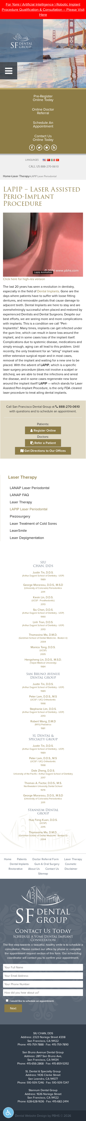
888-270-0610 (69, 406)
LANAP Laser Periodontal (29, 487)
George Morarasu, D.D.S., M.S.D (43, 585)
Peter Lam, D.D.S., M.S (43, 696)
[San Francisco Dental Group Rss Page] (54, 147)
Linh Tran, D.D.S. (43, 622)
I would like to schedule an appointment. (32, 1001)
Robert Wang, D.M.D (43, 721)
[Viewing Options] (8, 1112)
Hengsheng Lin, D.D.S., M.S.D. (43, 660)
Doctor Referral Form (45, 859)
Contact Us (52, 869)
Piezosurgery (20, 516)
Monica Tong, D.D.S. (43, 647)
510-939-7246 (35, 1083)
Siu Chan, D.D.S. (43, 610)
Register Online (44, 430)
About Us (34, 869)
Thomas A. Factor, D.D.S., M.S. (43, 783)
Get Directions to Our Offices (45, 450)
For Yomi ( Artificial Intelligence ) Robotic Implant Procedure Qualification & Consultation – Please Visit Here (43, 9)
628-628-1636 (35, 1101)
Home (6, 176)
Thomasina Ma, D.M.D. (43, 635)
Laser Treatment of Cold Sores (33, 523)
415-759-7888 (35, 1044)
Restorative (16, 869)
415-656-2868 (35, 1063)
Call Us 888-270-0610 (44, 166)
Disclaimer (71, 869)
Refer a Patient (45, 443)
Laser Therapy (20, 176)
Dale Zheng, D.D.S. (43, 771)
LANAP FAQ (19, 494)
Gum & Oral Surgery (46, 864)
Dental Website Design (31, 1115)
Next (13, 1008)
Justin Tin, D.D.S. (43, 572)
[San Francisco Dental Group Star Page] (47, 147)
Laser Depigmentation (27, 537)
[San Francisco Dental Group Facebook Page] (32, 147)
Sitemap (43, 874)
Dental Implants (48, 291)
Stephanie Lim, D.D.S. (43, 709)
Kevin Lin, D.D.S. (43, 597)
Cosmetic (70, 864)
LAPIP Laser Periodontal (28, 509)
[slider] (43, 273)
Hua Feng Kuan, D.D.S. (43, 820)
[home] (43, 905)
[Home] (21, 40)
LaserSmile (18, 530)
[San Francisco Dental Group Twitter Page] (39, 147)
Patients (22, 859)
